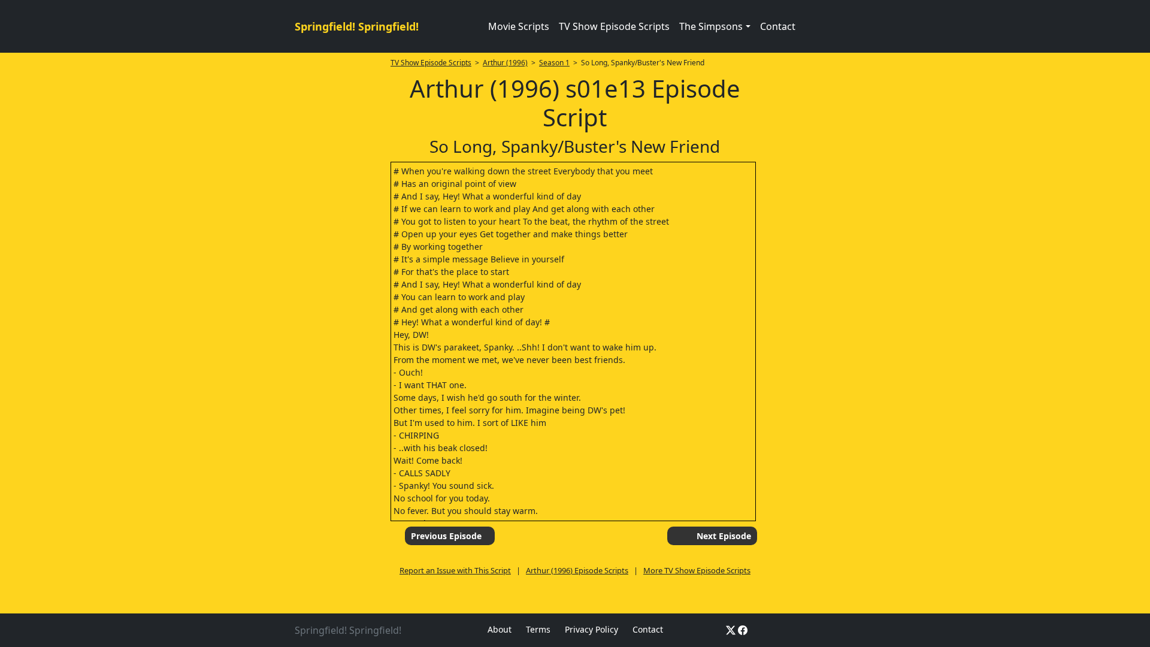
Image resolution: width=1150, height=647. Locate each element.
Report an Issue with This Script (455, 570)
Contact (777, 26)
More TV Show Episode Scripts (696, 570)
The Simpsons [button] (711, 26)
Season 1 (554, 63)
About (500, 629)
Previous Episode (446, 536)
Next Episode (724, 536)
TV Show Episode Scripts (614, 26)
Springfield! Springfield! (357, 26)
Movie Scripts (518, 26)
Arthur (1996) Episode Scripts (577, 570)
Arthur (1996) (505, 63)
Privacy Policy (591, 629)
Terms (538, 629)
